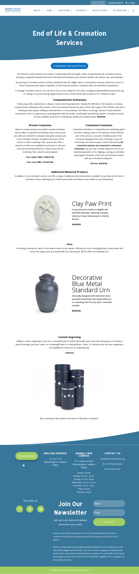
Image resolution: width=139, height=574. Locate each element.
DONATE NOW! (98, 3)
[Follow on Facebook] (19, 509)
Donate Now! (26, 456)
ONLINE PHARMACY (115, 3)
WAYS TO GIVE (99, 10)
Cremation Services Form (69, 66)
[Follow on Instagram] (29, 509)
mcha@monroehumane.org (112, 458)
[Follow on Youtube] (40, 509)
